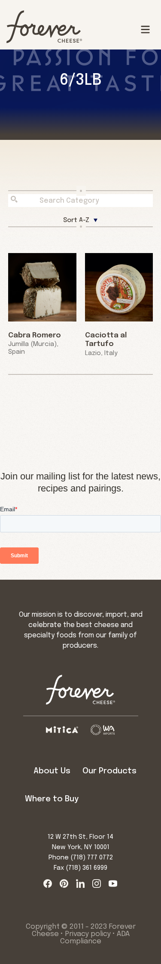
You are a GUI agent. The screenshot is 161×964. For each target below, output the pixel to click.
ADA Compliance (95, 937)
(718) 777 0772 (91, 857)
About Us (51, 771)
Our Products (109, 771)
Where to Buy (52, 799)
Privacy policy (88, 934)
